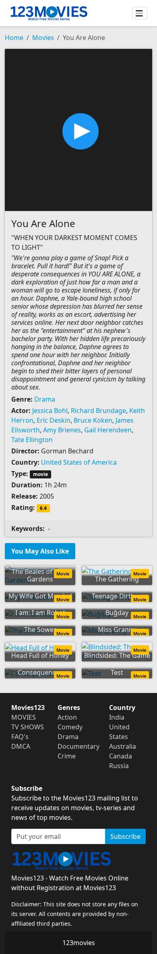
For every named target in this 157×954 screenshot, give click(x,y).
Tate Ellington (32, 439)
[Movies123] (49, 13)
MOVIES (23, 717)
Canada (120, 756)
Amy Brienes (62, 429)
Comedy (70, 726)
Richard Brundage (98, 410)
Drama (44, 399)
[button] (78, 129)
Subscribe (125, 836)
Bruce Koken (93, 420)
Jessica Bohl (50, 410)
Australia (122, 746)
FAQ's (20, 736)
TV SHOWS (27, 726)
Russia (119, 765)
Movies (43, 37)
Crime (67, 756)
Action (67, 717)
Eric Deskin (53, 420)
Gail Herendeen (108, 429)
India (116, 717)
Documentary (78, 746)
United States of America (79, 462)
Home (14, 37)
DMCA (20, 746)
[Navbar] (139, 13)
